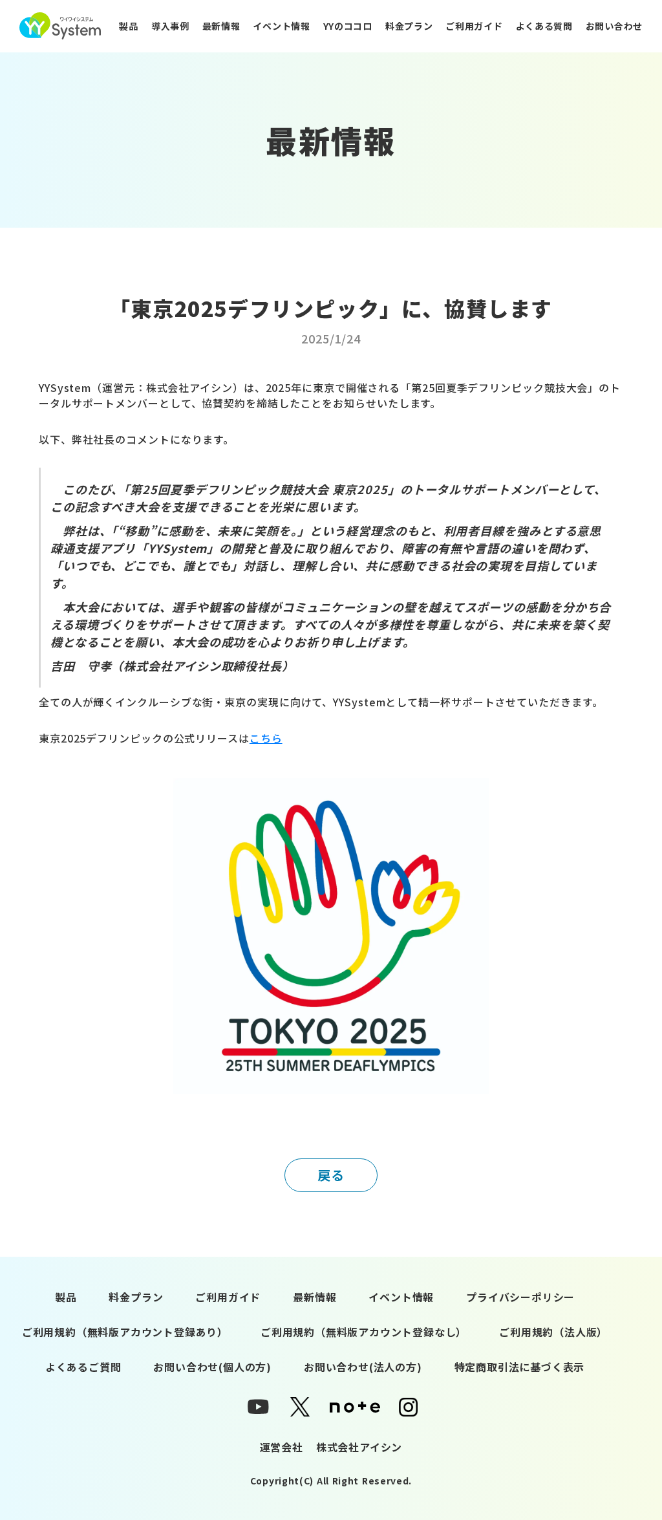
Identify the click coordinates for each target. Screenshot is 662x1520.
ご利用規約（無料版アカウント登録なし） (364, 1332)
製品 (128, 25)
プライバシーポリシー (520, 1297)
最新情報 (221, 25)
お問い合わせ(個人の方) (212, 1366)
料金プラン (409, 25)
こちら (266, 738)
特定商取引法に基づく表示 (519, 1366)
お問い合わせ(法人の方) (363, 1366)
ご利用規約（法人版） (553, 1332)
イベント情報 (281, 25)
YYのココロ (347, 25)
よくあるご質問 (83, 1366)
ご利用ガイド (473, 25)
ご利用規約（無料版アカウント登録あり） (125, 1332)
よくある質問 (544, 25)
